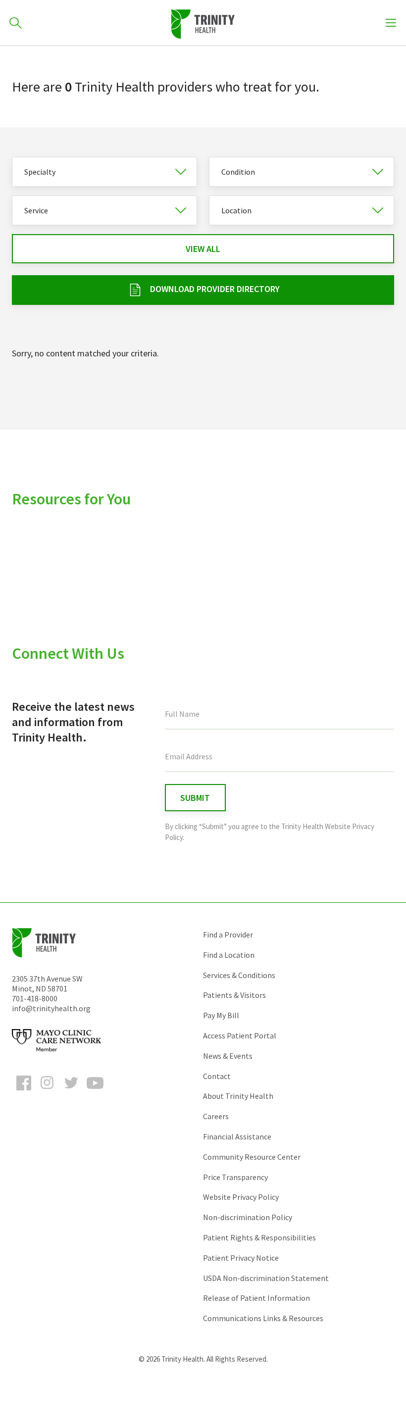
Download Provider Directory (215, 289)
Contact (217, 1076)
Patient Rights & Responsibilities (259, 1237)
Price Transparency (235, 1177)
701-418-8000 (34, 998)
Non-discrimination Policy (247, 1217)
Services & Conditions (239, 975)
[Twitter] (71, 1092)
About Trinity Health (238, 1096)
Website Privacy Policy (241, 1197)
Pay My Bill (221, 1015)
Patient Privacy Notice (241, 1258)
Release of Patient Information (256, 1298)
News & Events (228, 1056)
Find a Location (228, 955)
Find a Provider (228, 934)
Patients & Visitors (234, 995)
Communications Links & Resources (263, 1318)
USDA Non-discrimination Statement (266, 1278)
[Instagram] (47, 1092)
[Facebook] (24, 1092)
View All (203, 248)
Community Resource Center (252, 1157)
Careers (216, 1116)
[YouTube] (95, 1092)
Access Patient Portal (239, 1035)
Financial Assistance (237, 1136)
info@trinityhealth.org (51, 1008)
